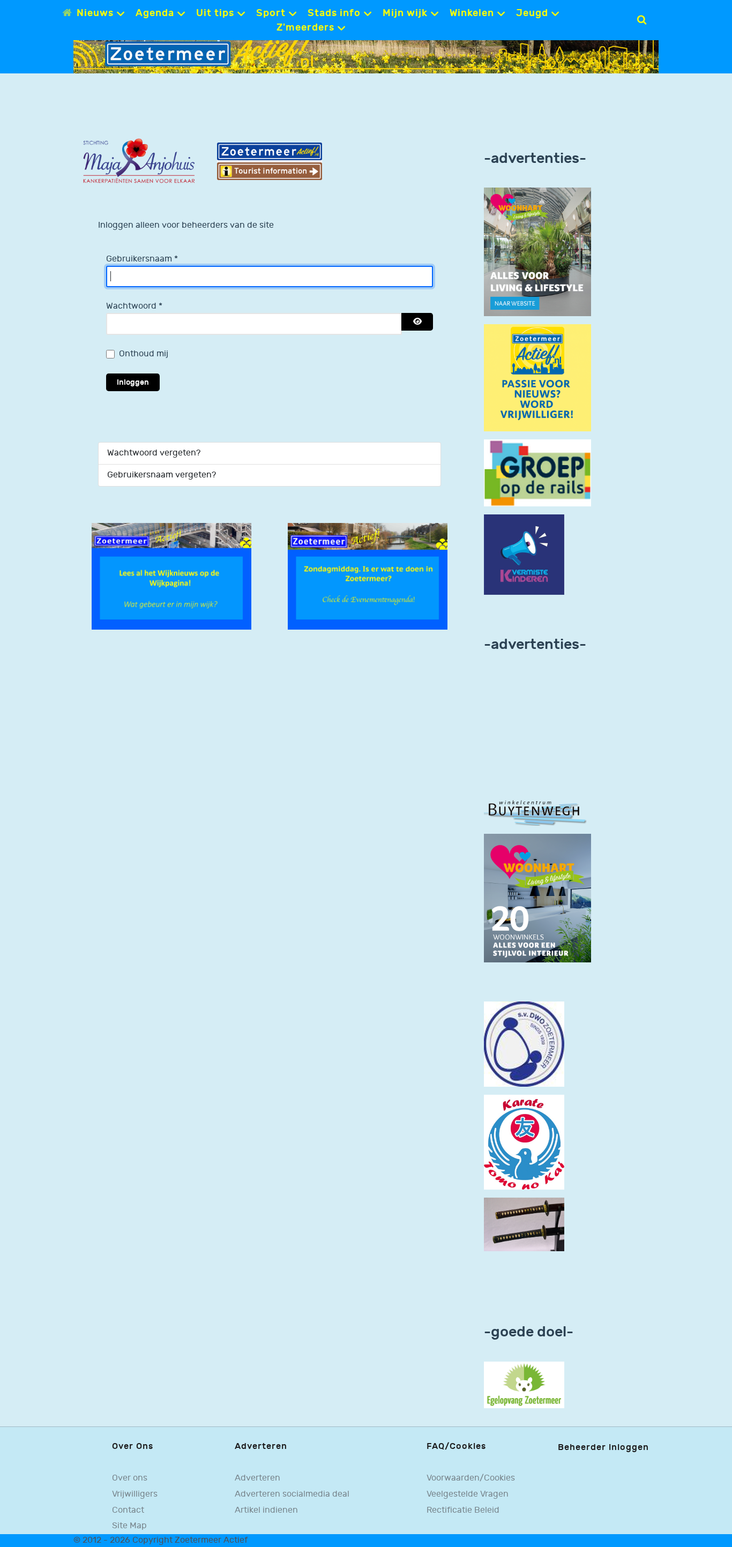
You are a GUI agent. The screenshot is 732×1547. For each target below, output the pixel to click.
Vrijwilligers (135, 1494)
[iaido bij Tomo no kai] (524, 1224)
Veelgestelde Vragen (468, 1494)
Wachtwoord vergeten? (153, 453)
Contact (128, 1510)
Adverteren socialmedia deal (292, 1494)
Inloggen (133, 382)
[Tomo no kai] (524, 1142)
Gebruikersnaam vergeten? (161, 475)
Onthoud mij (143, 354)
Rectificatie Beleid (463, 1510)
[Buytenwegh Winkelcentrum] (537, 812)
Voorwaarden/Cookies (471, 1478)
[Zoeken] (641, 20)
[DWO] (524, 1044)
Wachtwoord (134, 306)
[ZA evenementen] (367, 576)
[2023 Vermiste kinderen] (524, 554)
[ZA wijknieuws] (171, 576)
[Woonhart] (537, 252)
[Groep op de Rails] (537, 473)
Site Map (129, 1526)
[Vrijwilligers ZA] (537, 378)
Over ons (129, 1478)
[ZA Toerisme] (269, 161)
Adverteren (257, 1478)
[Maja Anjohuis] (139, 161)
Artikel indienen (266, 1510)
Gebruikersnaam (142, 259)
